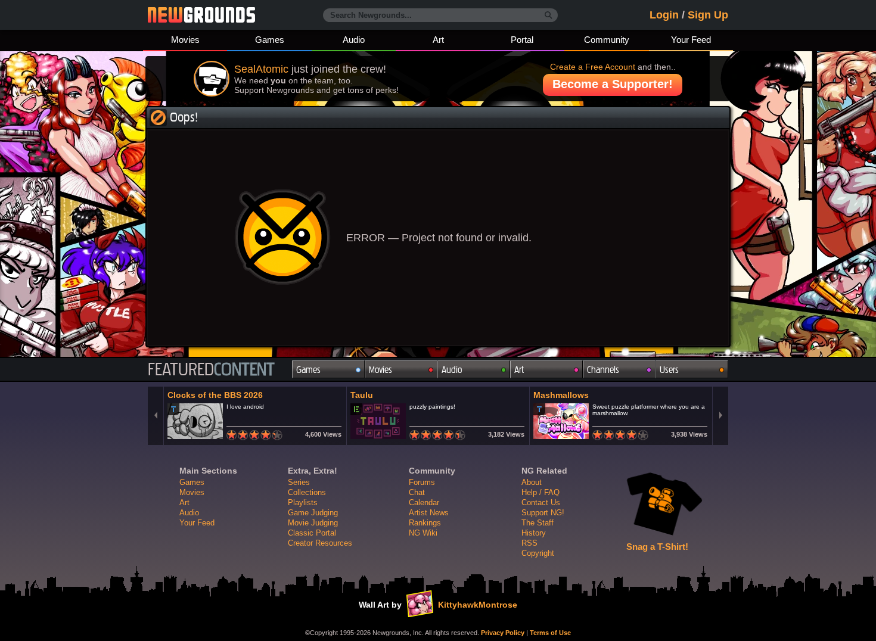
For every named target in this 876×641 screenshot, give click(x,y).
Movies (185, 40)
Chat (417, 492)
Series (299, 482)
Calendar (424, 502)
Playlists (303, 502)
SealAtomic (261, 69)
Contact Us (540, 502)
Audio (354, 40)
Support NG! (542, 512)
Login (664, 15)
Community (606, 40)
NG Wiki (423, 532)
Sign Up (708, 15)
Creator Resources (320, 543)
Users (669, 369)
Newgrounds (201, 15)
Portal (522, 40)
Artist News (429, 512)
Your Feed (691, 40)
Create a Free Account (592, 66)
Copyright (537, 553)
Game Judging (313, 512)
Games (269, 40)
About (531, 482)
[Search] (548, 15)
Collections (307, 492)
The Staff (537, 522)
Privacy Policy (502, 632)
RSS (529, 543)
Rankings (425, 522)
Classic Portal (312, 532)
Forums (422, 482)
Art (438, 40)
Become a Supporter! (612, 84)
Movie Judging (313, 522)
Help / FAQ (540, 492)
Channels (603, 369)
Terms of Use (550, 632)
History (533, 532)
